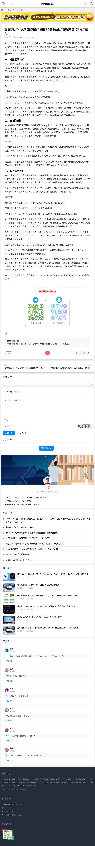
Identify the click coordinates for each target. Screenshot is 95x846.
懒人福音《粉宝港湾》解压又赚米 (18, 501)
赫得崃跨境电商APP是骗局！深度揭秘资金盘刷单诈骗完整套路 (32, 532)
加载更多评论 (46, 448)
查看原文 (9, 661)
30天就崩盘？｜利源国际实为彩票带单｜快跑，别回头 (28, 538)
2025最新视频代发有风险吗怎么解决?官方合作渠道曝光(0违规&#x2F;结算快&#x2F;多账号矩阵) (43, 368)
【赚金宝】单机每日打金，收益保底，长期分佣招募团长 (26, 497)
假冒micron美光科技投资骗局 (18, 554)
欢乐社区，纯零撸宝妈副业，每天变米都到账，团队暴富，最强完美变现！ (36, 543)
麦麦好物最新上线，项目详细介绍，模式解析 (22, 504)
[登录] (85, 4)
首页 (3, 10)
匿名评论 (22, 433)
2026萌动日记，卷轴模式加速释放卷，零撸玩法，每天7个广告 (32, 549)
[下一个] (92, 384)
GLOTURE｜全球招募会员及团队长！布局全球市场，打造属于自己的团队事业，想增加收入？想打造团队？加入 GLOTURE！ (48, 520)
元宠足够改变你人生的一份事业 (19, 560)
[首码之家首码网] (47, 6)
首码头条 (11, 10)
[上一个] (2, 384)
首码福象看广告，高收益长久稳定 (20, 527)
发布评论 (8, 433)
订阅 (33, 789)
